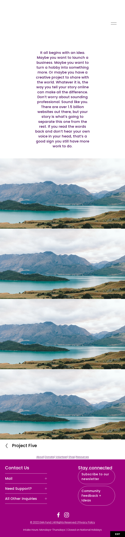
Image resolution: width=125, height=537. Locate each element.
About (40, 457)
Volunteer (61, 457)
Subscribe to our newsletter (95, 476)
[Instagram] (66, 515)
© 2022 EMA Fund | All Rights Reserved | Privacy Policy (62, 522)
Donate (49, 457)
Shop (72, 457)
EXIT (117, 534)
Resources (82, 457)
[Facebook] (58, 515)
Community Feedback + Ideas (91, 496)
